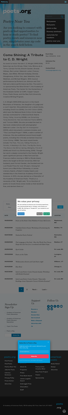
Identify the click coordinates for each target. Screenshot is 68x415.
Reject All (39, 213)
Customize (21, 213)
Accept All (46, 213)
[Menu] (65, 2)
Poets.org (4, 2)
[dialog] (34, 207)
